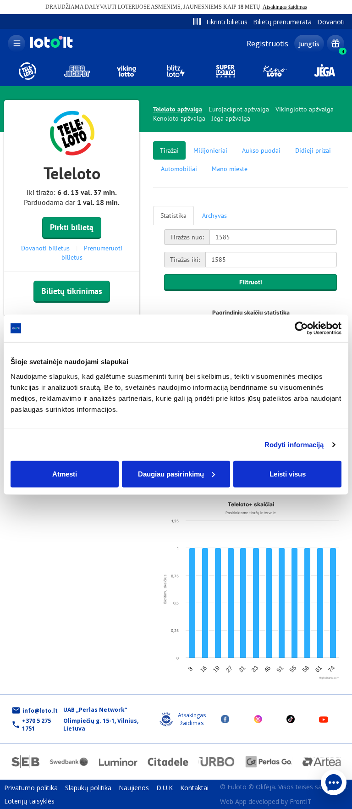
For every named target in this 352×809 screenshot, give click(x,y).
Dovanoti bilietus (45, 248)
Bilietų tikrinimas (71, 291)
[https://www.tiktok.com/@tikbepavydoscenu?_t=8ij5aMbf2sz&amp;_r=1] (290, 719)
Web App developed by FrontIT (266, 801)
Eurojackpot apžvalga (239, 109)
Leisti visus (288, 473)
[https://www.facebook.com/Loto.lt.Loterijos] (225, 719)
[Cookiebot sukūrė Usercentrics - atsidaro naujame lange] (301, 328)
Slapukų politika (88, 787)
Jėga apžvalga (231, 118)
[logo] (50, 47)
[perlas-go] (268, 762)
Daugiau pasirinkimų (171, 473)
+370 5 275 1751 (36, 724)
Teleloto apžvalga (177, 109)
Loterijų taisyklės (29, 801)
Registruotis (267, 44)
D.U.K (164, 787)
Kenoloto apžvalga (179, 118)
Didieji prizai (313, 150)
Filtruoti (250, 282)
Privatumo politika (31, 787)
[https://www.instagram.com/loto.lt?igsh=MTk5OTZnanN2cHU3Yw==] (258, 719)
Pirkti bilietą (72, 227)
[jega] (324, 71)
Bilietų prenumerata (282, 21)
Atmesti (64, 473)
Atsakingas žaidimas (285, 7)
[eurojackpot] (77, 71)
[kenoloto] (275, 71)
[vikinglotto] (126, 71)
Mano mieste (230, 169)
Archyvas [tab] (214, 215)
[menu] (16, 43)
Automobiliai (179, 169)
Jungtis (309, 43)
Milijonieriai (210, 150)
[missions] (335, 43)
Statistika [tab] (173, 215)
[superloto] (225, 71)
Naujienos (134, 787)
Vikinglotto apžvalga (304, 109)
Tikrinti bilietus (226, 21)
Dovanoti (331, 21)
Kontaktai (194, 787)
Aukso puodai (261, 150)
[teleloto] (27, 71)
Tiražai (169, 150)
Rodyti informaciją (294, 445)
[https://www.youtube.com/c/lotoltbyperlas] (323, 719)
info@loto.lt (40, 711)
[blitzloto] (176, 71)
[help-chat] (333, 782)
